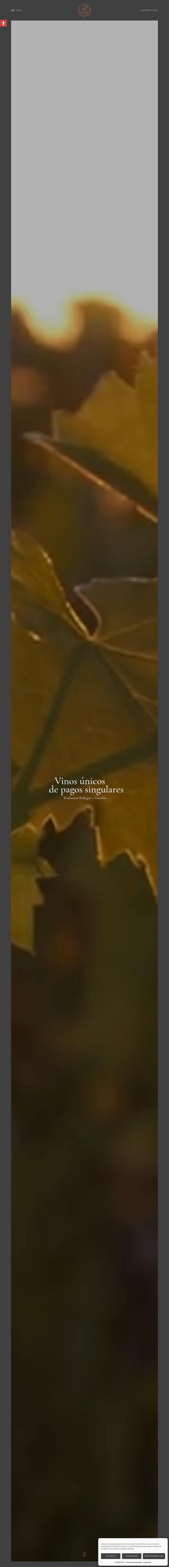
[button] (3, 23)
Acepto (111, 1556)
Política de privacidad (134, 1562)
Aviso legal (147, 1562)
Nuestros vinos (149, 10)
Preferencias (154, 1556)
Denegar (132, 1556)
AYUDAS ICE (119, 1562)
